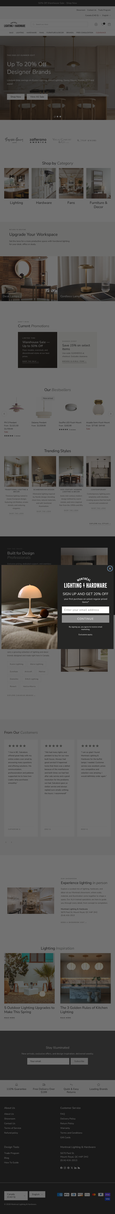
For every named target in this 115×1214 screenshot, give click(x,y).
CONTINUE (85, 619)
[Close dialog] (110, 568)
